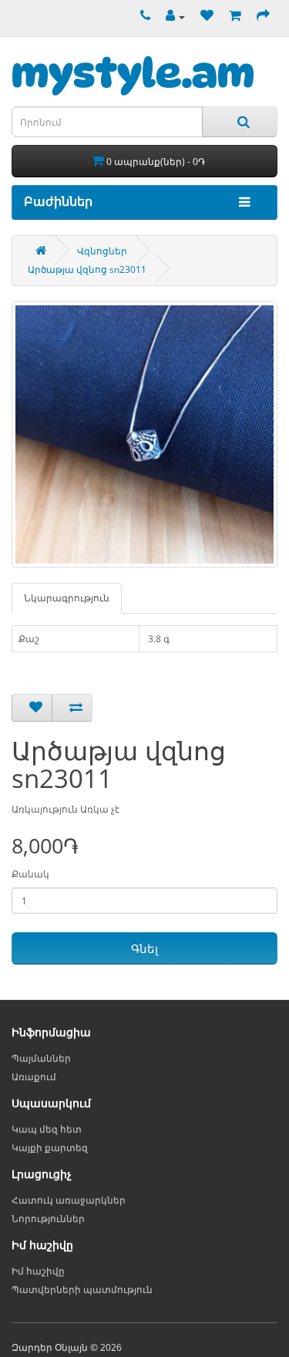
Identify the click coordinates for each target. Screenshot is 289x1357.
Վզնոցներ (102, 251)
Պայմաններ (41, 1058)
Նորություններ (48, 1218)
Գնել (144, 948)
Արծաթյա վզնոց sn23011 (87, 269)
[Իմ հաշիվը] (171, 16)
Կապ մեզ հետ (47, 1129)
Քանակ (30, 874)
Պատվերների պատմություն (82, 1289)
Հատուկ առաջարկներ (69, 1200)
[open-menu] (241, 202)
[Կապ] (141, 16)
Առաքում (34, 1076)
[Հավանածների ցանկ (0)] (203, 16)
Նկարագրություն (66, 597)
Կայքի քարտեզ (50, 1147)
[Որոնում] (239, 121)
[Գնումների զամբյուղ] (231, 16)
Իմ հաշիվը (38, 1271)
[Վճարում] (259, 16)
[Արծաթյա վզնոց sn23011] (144, 434)
